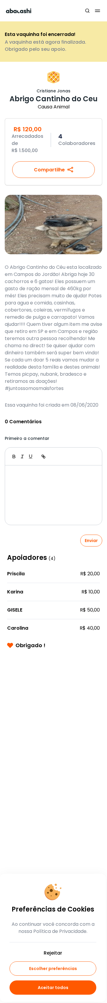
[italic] (22, 456)
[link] (43, 456)
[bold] (14, 456)
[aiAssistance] (91, 456)
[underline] (30, 456)
